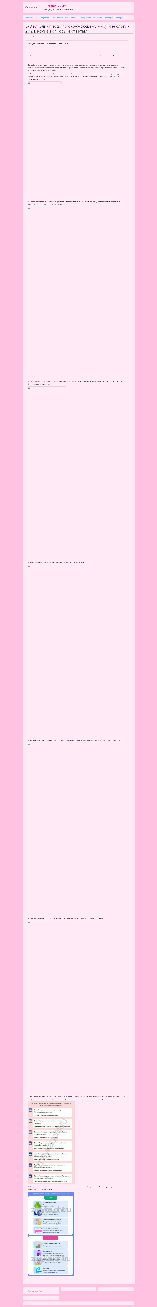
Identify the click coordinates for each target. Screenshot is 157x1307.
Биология (97, 17)
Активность (127, 56)
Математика (57, 17)
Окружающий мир (39, 37)
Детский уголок (42, 17)
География (108, 17)
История (119, 17)
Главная (29, 17)
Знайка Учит (54, 5)
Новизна (115, 56)
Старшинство (104, 56)
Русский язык (71, 17)
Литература (85, 17)
